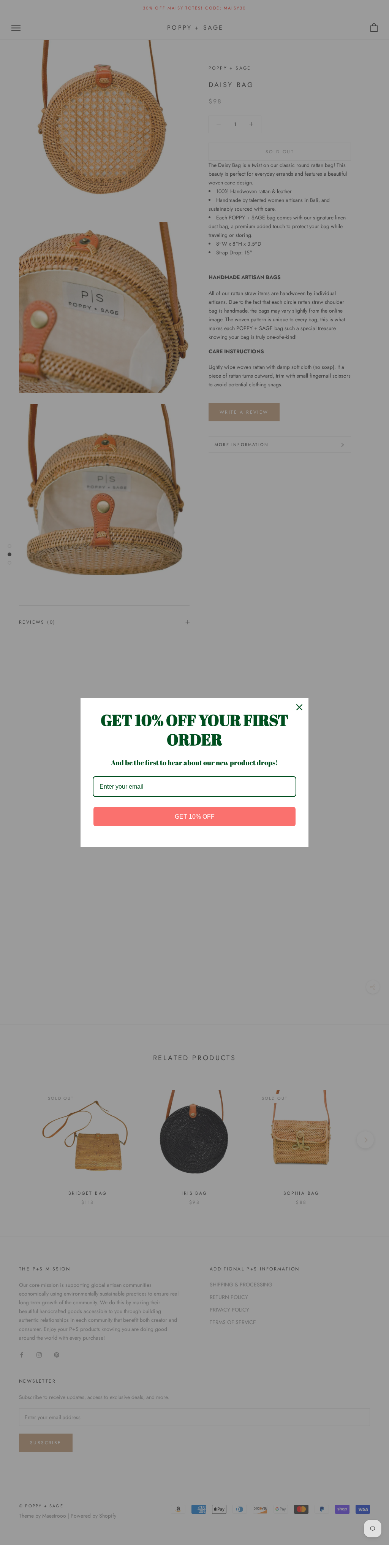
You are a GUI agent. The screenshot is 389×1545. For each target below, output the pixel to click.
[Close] (299, 707)
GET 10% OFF (195, 816)
